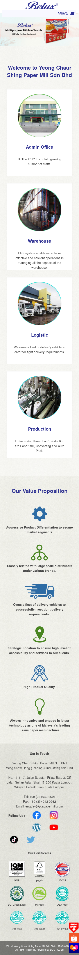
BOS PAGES (57, 949)
